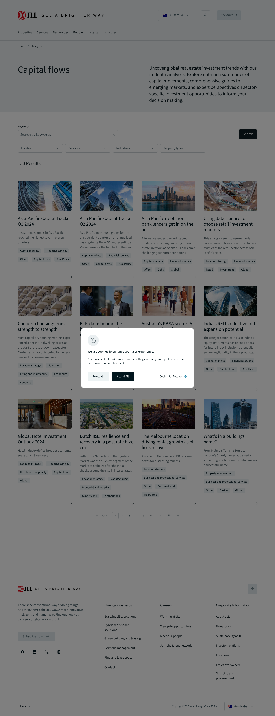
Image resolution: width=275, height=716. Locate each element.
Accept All (123, 376)
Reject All (98, 376)
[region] (137, 358)
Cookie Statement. (114, 363)
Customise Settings (173, 376)
